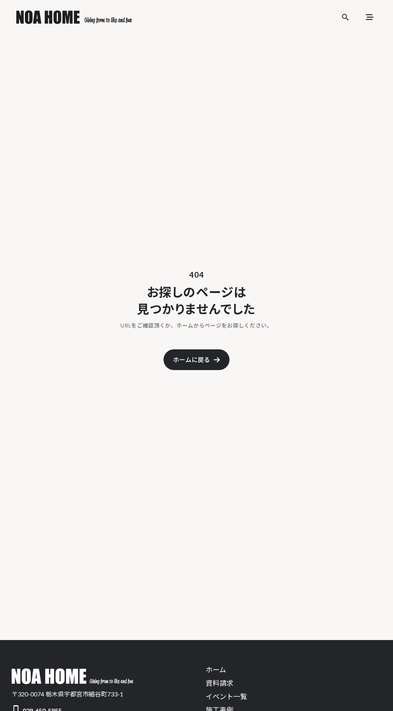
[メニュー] (370, 17)
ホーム (216, 669)
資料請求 (219, 683)
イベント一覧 (226, 696)
